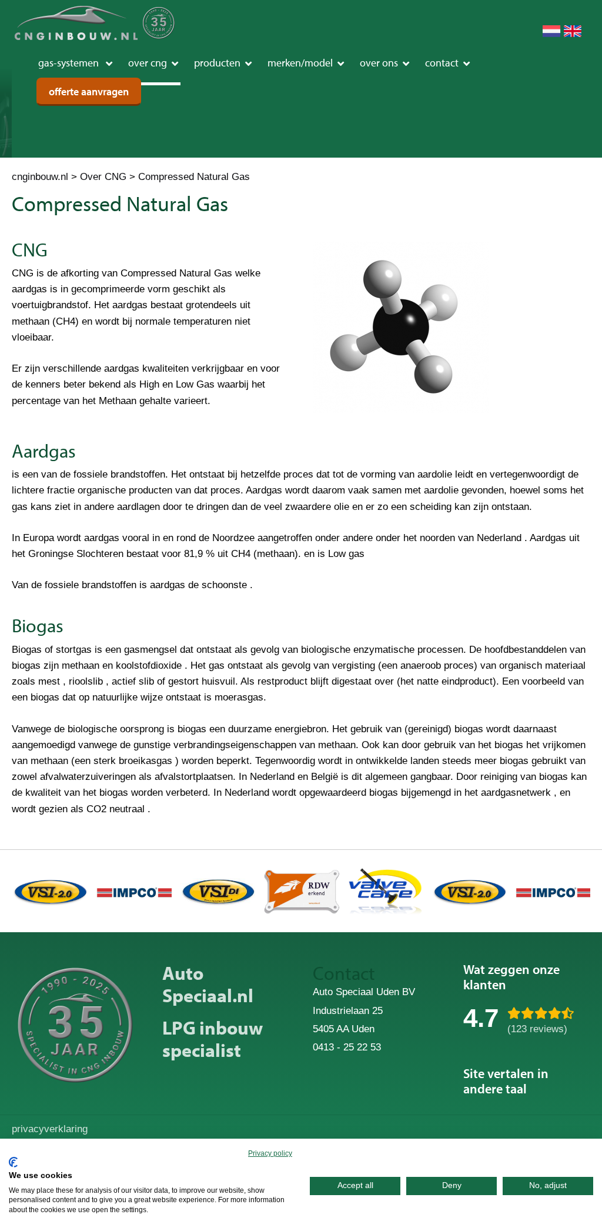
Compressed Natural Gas (194, 176)
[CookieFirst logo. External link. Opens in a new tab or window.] (13, 1162)
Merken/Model (300, 62)
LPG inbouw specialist (212, 1039)
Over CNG (147, 62)
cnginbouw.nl (40, 176)
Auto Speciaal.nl (207, 984)
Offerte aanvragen (89, 91)
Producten (217, 62)
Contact (442, 62)
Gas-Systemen (69, 62)
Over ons (379, 62)
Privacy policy (270, 1153)
